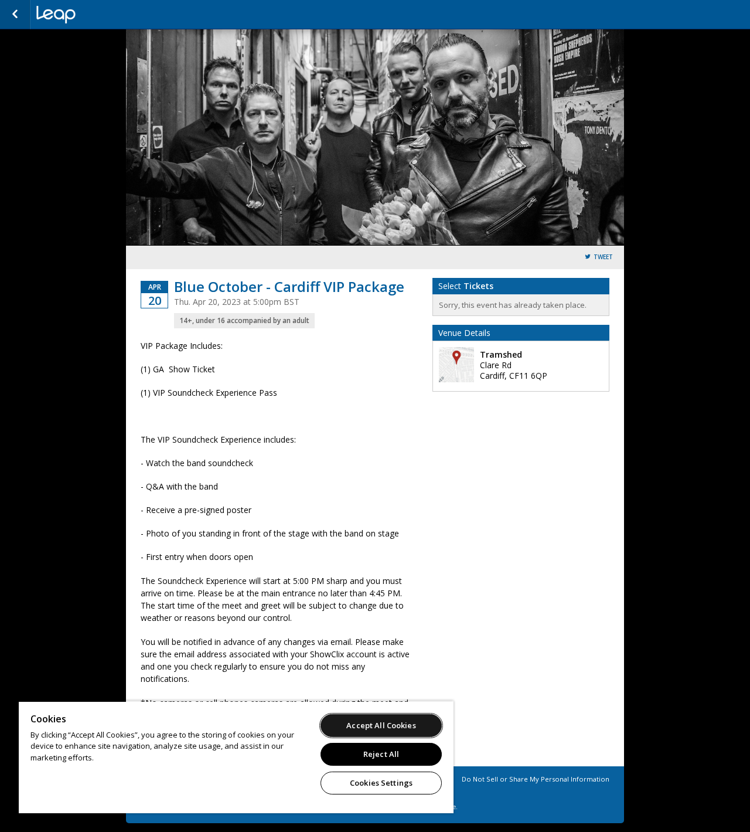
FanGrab (95, 14)
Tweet (603, 257)
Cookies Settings (381, 782)
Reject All (381, 754)
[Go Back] (15, 14)
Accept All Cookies (380, 725)
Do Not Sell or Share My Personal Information (535, 779)
